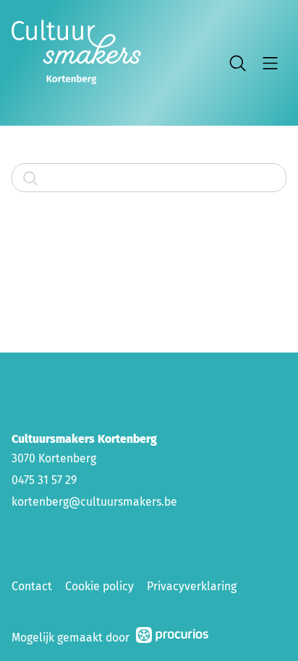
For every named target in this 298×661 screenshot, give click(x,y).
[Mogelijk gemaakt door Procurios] (172, 637)
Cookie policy (99, 586)
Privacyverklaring (192, 586)
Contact (32, 586)
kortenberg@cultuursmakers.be (94, 502)
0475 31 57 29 (44, 480)
